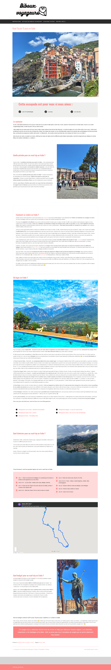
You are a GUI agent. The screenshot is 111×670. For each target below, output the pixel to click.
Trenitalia (80, 239)
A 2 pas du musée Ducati (76, 409)
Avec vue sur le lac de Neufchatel (77, 412)
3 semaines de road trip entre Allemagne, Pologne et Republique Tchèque (30, 649)
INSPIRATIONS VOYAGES (23, 642)
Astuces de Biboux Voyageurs (32, 21)
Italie (44, 642)
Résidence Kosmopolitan (38, 409)
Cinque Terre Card (36, 247)
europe (40, 642)
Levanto (34, 412)
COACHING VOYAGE (49, 21)
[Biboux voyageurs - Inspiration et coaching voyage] (31, 9)
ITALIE (32, 642)
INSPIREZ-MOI (60, 21)
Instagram (45, 217)
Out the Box (20, 667)
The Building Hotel (33, 415)
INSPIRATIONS (16, 21)
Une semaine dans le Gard (91, 649)
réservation (43, 254)
